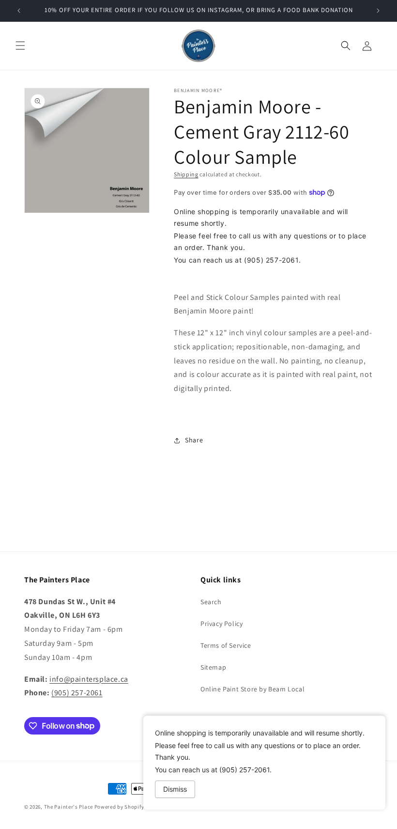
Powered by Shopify (119, 806)
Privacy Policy (221, 623)
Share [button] (194, 440)
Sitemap (213, 667)
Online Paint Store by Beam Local (252, 689)
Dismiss (175, 789)
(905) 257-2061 (76, 693)
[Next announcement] (378, 10)
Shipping (186, 174)
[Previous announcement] (19, 10)
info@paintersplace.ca (88, 679)
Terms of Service (225, 645)
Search (211, 601)
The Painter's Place (68, 806)
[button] (20, 45)
